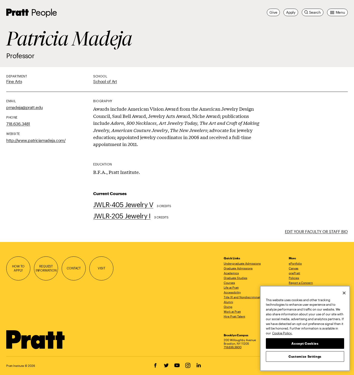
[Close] (344, 293)
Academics (231, 273)
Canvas (293, 268)
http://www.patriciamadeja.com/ (36, 140)
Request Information (46, 268)
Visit (101, 268)
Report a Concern (301, 282)
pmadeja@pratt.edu (24, 107)
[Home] (35, 339)
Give (273, 12)
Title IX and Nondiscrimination (244, 297)
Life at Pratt (231, 287)
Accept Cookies (304, 343)
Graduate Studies (235, 278)
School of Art (105, 81)
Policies (294, 278)
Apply (290, 12)
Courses (229, 282)
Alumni (228, 302)
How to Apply (18, 268)
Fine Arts (14, 81)
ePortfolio (295, 263)
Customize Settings (304, 356)
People (44, 12)
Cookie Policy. (282, 333)
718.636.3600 (233, 347)
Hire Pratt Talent (234, 316)
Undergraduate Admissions (242, 263)
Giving (228, 306)
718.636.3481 (18, 123)
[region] (305, 328)
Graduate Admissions (238, 268)
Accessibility (232, 292)
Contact (74, 268)
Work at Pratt (232, 311)
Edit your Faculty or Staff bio (316, 231)
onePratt (294, 273)
